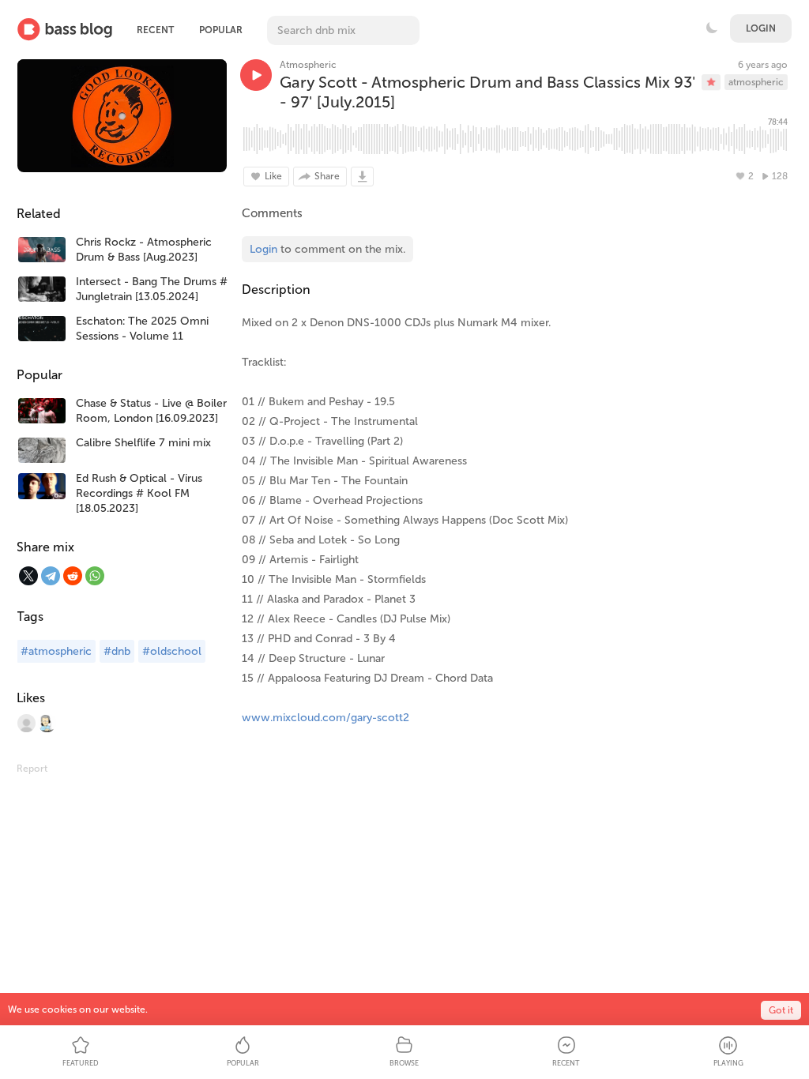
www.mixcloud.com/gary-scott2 (325, 717)
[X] (28, 575)
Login (761, 28)
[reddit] (72, 575)
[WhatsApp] (94, 575)
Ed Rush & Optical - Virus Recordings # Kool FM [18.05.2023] (139, 493)
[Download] (362, 176)
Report (32, 768)
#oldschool (171, 651)
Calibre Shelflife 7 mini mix (143, 442)
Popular (221, 30)
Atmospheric (308, 64)
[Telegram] (50, 575)
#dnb (116, 651)
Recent (155, 30)
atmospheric (756, 82)
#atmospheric (56, 651)
